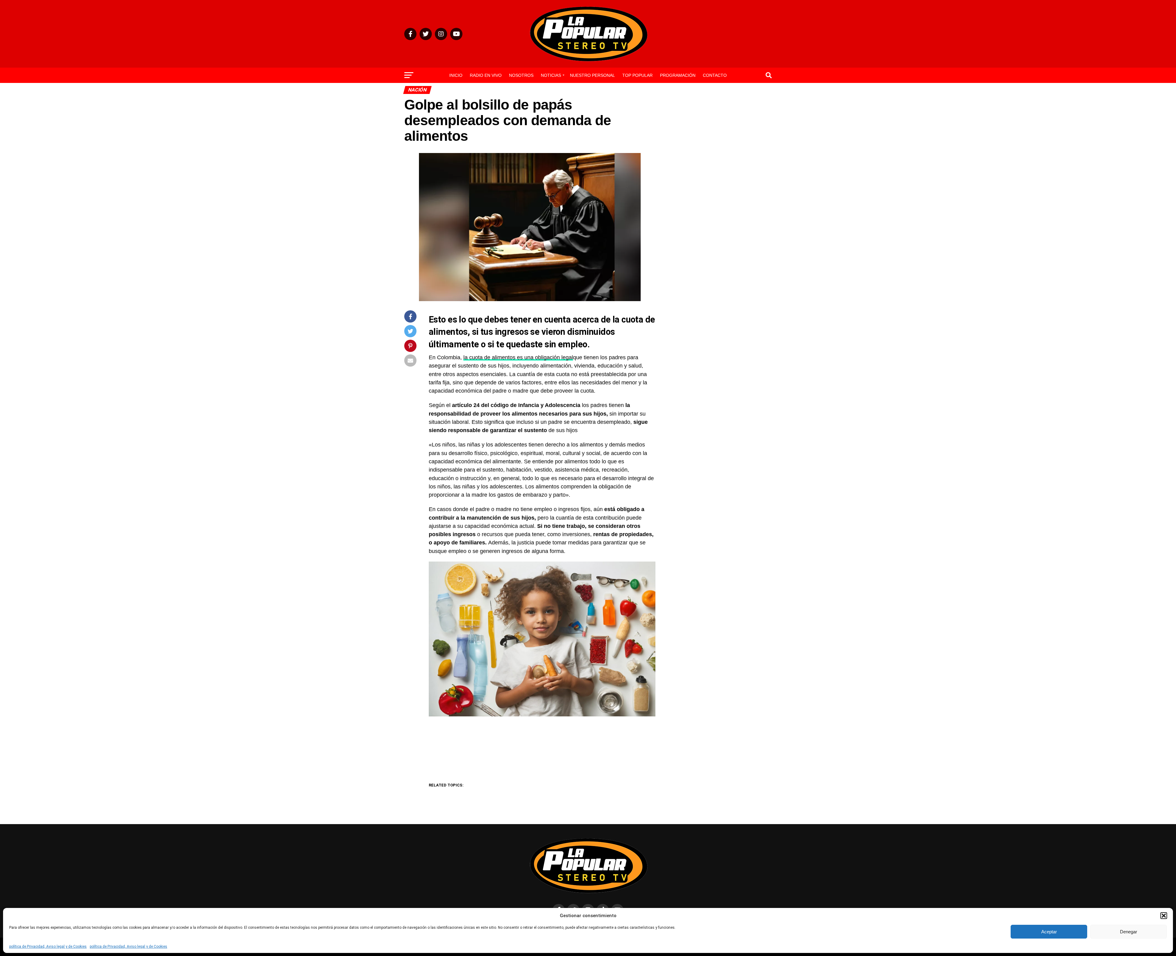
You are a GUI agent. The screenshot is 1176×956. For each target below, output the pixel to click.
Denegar (1128, 931)
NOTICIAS (551, 75)
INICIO (455, 75)
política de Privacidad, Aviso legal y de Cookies (48, 946)
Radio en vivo (486, 75)
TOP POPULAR (637, 75)
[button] (1164, 916)
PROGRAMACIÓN (677, 75)
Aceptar (1049, 931)
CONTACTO (715, 75)
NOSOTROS (521, 75)
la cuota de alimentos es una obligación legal (518, 357)
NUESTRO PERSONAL (592, 75)
